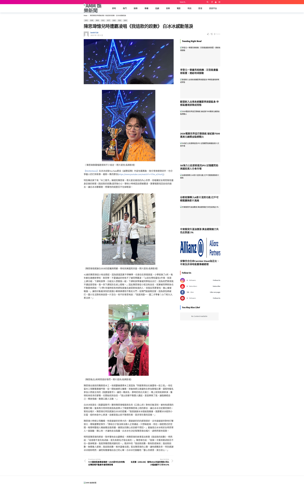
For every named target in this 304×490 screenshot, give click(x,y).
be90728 (94, 33)
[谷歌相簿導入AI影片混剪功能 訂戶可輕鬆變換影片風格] (200, 184)
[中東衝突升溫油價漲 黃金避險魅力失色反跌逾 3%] (200, 216)
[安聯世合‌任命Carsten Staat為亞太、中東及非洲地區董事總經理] (200, 248)
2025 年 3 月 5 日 (96, 35)
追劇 (114, 20)
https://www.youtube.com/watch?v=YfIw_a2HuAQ (141, 174)
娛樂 (91, 20)
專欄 (97, 20)
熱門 (108, 20)
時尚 (103, 20)
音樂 (125, 20)
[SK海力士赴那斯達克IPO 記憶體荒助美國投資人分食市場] (200, 152)
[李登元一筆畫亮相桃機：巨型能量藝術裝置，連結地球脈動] (200, 56)
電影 (119, 20)
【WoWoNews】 (91, 171)
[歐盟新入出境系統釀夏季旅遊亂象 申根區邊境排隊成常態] (200, 88)
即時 (86, 20)
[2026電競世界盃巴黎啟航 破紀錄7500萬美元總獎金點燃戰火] (200, 120)
